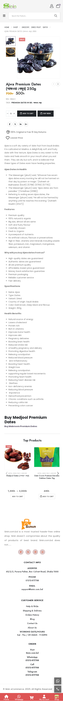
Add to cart (28, 113)
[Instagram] (35, 552)
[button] (20, 57)
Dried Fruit (16, 473)
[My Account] (52, 6)
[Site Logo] (10, 6)
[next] (58, 84)
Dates (10, 473)
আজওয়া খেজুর (37, 102)
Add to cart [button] (48, 496)
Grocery (24, 473)
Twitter (15, 124)
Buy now (47, 113)
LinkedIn (20, 124)
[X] (28, 552)
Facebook (9, 124)
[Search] (55, 15)
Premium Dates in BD (21, 102)
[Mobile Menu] (4, 15)
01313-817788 (32, 660)
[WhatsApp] (42, 552)
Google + (26, 124)
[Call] (57, 689)
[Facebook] (21, 552)
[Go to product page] (47, 457)
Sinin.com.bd (32, 652)
